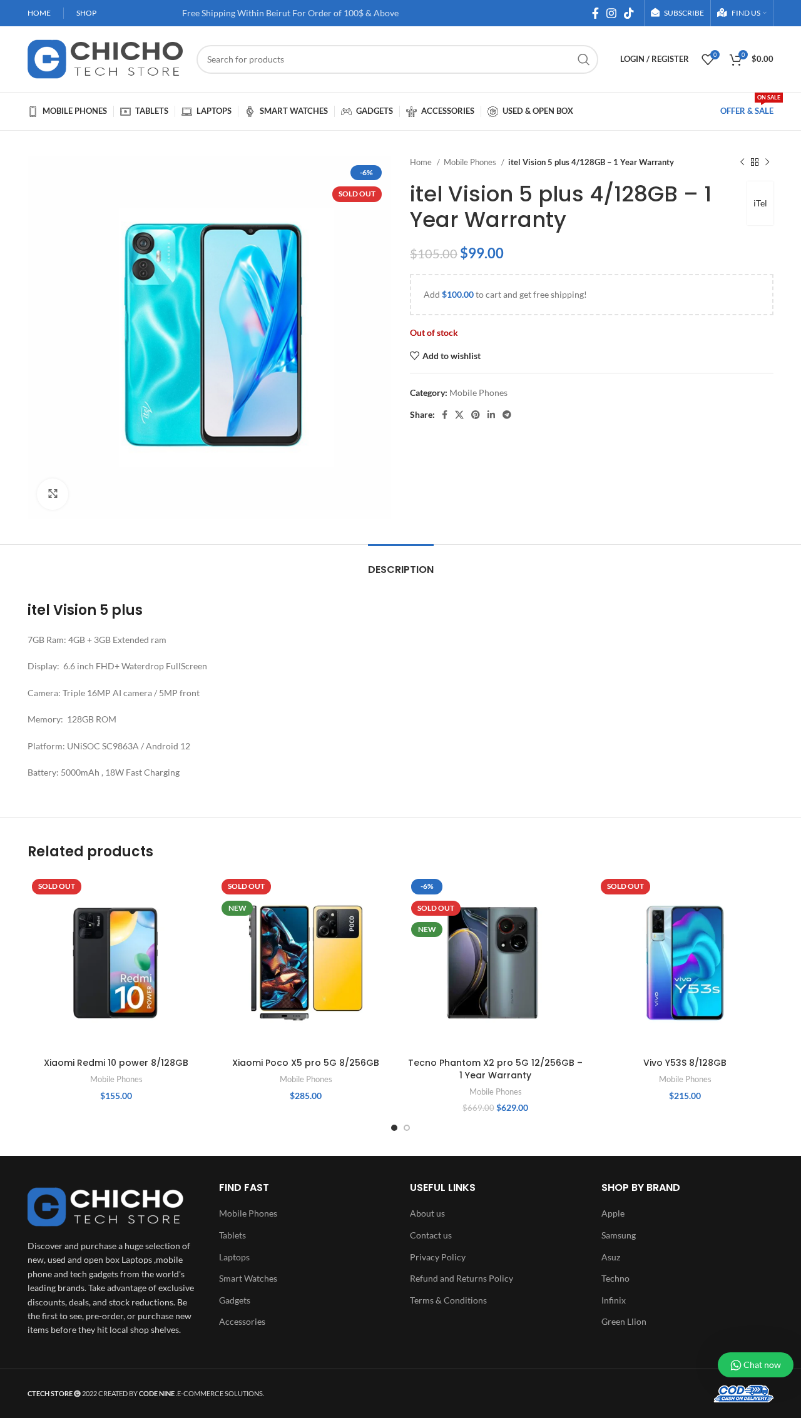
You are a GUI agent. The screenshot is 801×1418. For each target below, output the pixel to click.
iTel (760, 203)
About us (427, 1213)
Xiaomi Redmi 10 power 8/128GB (116, 1062)
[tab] (401, 563)
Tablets (232, 1235)
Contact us (431, 1235)
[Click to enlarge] (52, 494)
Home (422, 162)
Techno (615, 1278)
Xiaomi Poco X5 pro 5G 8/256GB (305, 1062)
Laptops (234, 1257)
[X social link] (459, 415)
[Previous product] (742, 162)
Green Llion (623, 1321)
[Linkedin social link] (491, 415)
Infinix (613, 1300)
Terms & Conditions (448, 1300)
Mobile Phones (471, 162)
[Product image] (116, 962)
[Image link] (106, 1205)
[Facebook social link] (595, 13)
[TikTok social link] (629, 13)
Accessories (242, 1321)
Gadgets (234, 1300)
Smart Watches (248, 1278)
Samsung (618, 1235)
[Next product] (767, 162)
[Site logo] (106, 58)
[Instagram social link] (611, 13)
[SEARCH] (583, 59)
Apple (613, 1213)
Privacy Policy (438, 1257)
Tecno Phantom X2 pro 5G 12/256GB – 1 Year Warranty (495, 1068)
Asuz (610, 1257)
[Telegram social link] (507, 415)
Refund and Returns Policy (461, 1278)
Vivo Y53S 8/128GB (685, 1062)
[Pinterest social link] (475, 415)
